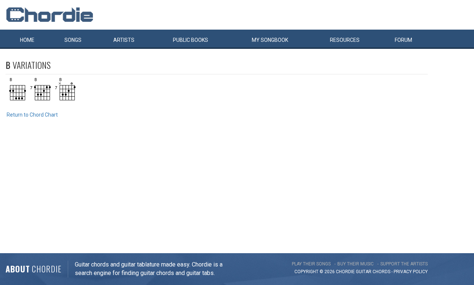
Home (27, 40)
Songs (72, 40)
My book (270, 40)
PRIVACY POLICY (411, 271)
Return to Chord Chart (32, 115)
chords (381, 271)
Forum (403, 40)
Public (190, 40)
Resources (345, 40)
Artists (123, 40)
